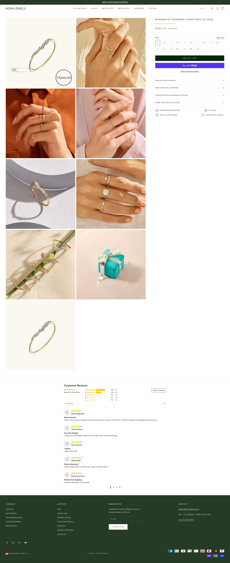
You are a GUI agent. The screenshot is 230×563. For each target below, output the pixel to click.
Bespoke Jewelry (64, 517)
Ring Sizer (61, 526)
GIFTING (153, 8)
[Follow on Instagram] (13, 542)
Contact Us (61, 534)
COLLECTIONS (80, 8)
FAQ (59, 509)
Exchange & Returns (65, 521)
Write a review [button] (159, 390)
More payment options (190, 71)
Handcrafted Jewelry (14, 517)
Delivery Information (65, 530)
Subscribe (118, 527)
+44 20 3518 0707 (186, 520)
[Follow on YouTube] (25, 542)
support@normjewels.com (188, 509)
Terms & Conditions (13, 521)
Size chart (220, 37)
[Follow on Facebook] (7, 542)
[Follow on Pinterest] (19, 542)
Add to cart (190, 58)
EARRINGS (139, 8)
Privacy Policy (11, 526)
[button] (160, 24)
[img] (76, 411)
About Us (9, 509)
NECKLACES (123, 8)
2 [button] (113, 487)
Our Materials (11, 513)
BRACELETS (107, 8)
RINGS (94, 8)
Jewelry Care (62, 513)
